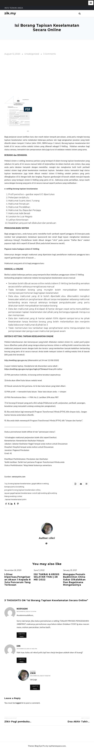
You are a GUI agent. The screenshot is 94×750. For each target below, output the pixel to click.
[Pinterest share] (18, 503)
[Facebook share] (6, 503)
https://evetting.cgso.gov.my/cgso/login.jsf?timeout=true (28, 369)
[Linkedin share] (11, 503)
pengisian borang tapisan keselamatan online (22, 490)
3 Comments (49, 54)
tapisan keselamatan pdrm (15, 499)
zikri (52, 538)
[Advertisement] (47, 76)
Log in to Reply (21, 635)
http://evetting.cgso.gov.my (15, 360)
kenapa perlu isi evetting (14, 487)
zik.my (10, 13)
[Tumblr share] (14, 503)
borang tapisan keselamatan (19, 483)
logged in (19, 703)
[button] (90, 3)
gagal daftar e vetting (40, 483)
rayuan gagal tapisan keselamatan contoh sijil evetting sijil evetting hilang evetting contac (30, 494)
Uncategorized (31, 54)
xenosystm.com (18, 477)
